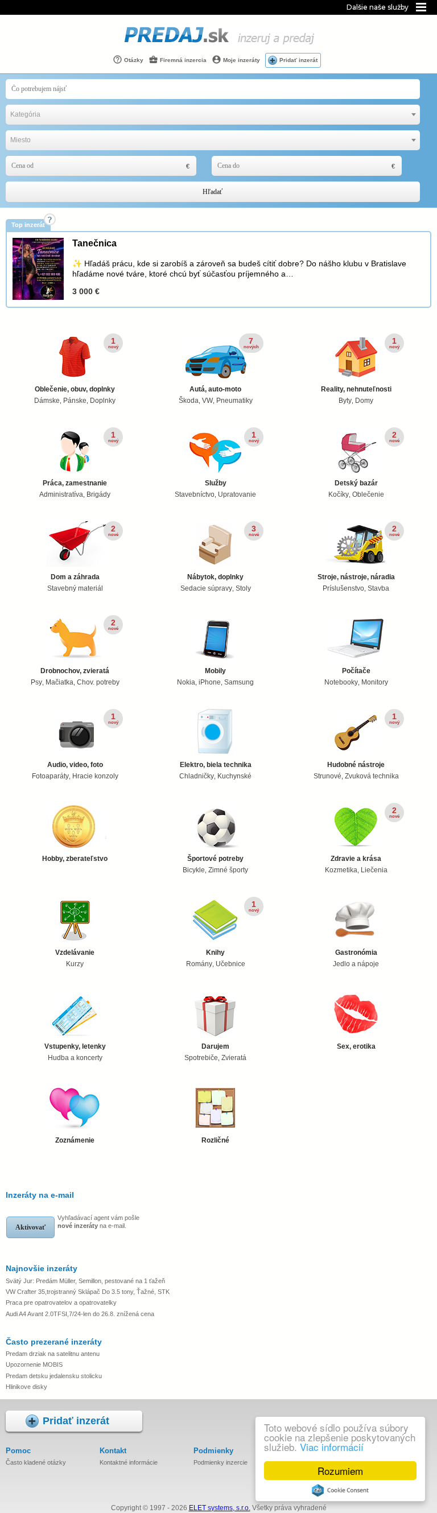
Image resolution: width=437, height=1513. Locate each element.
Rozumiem (340, 1470)
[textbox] (213, 115)
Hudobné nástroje (356, 765)
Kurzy (75, 964)
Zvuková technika (372, 776)
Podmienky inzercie (220, 1462)
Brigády (98, 494)
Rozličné (215, 1140)
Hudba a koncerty (75, 1058)
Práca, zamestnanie (75, 483)
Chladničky (196, 776)
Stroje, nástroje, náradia (356, 577)
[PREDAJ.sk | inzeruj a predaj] (219, 45)
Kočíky (338, 494)
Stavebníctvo (195, 494)
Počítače (356, 671)
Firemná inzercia (182, 60)
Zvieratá (233, 1058)
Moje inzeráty (240, 60)
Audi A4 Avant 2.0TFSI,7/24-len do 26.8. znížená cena (80, 1313)
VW (207, 401)
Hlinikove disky (26, 1386)
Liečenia (374, 870)
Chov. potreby (98, 682)
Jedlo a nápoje (356, 964)
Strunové (327, 776)
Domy (364, 401)
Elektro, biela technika (216, 765)
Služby (215, 483)
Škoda (189, 401)
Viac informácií (332, 1447)
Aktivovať (30, 1227)
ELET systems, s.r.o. (219, 1508)
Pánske (74, 401)
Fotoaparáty (50, 776)
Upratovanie (237, 494)
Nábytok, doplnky (215, 577)
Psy (36, 682)
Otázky (132, 60)
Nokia (186, 682)
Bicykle (194, 870)
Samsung (239, 682)
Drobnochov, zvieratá (74, 671)
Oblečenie (368, 494)
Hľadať (212, 192)
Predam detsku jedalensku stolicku (54, 1375)
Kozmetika (341, 870)
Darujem (215, 1046)
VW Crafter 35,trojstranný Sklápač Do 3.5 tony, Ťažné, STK (88, 1291)
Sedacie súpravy (206, 588)
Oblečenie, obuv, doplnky (75, 389)
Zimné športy (228, 870)
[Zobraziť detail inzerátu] (38, 297)
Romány (199, 964)
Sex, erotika (356, 1046)
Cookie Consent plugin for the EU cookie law (340, 1490)
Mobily (215, 671)
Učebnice (230, 964)
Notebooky (341, 682)
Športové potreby (215, 859)
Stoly (243, 588)
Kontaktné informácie (129, 1462)
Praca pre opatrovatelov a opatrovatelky (61, 1302)
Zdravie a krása (356, 859)
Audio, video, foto (75, 765)
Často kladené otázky (36, 1462)
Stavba (378, 588)
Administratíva (61, 494)
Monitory (374, 682)
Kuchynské (234, 776)
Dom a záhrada (75, 577)
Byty (345, 401)
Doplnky (103, 401)
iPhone (210, 682)
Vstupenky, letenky (75, 1046)
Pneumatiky (234, 401)
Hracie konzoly (95, 776)
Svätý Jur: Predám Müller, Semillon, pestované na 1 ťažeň (85, 1280)
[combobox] (213, 115)
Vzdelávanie (74, 953)
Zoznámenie (74, 1140)
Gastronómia (356, 953)
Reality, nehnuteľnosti (356, 389)
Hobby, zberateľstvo (75, 859)
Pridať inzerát (298, 60)
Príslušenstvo (343, 588)
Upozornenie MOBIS (34, 1364)
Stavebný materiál (75, 588)
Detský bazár (356, 483)
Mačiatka (59, 682)
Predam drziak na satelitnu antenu (53, 1353)
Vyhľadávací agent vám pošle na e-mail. (98, 1221)
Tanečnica (94, 243)
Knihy (215, 953)
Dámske (47, 401)
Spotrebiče (201, 1058)
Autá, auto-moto (215, 389)
